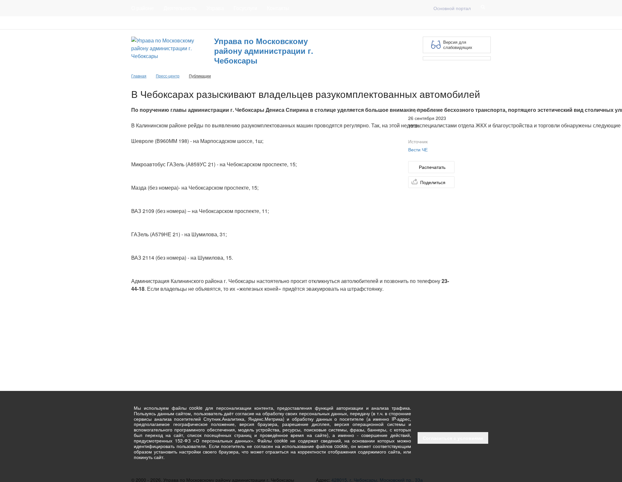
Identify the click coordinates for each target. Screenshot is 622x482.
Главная (209, 22)
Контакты (278, 8)
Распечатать (432, 167)
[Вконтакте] (476, 23)
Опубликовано (423, 110)
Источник (418, 141)
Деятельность (180, 8)
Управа (215, 8)
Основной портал (452, 8)
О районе (142, 8)
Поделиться (432, 182)
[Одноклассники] (487, 23)
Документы (179, 22)
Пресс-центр (144, 22)
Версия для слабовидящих (457, 44)
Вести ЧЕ (418, 149)
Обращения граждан (250, 22)
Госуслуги (245, 8)
